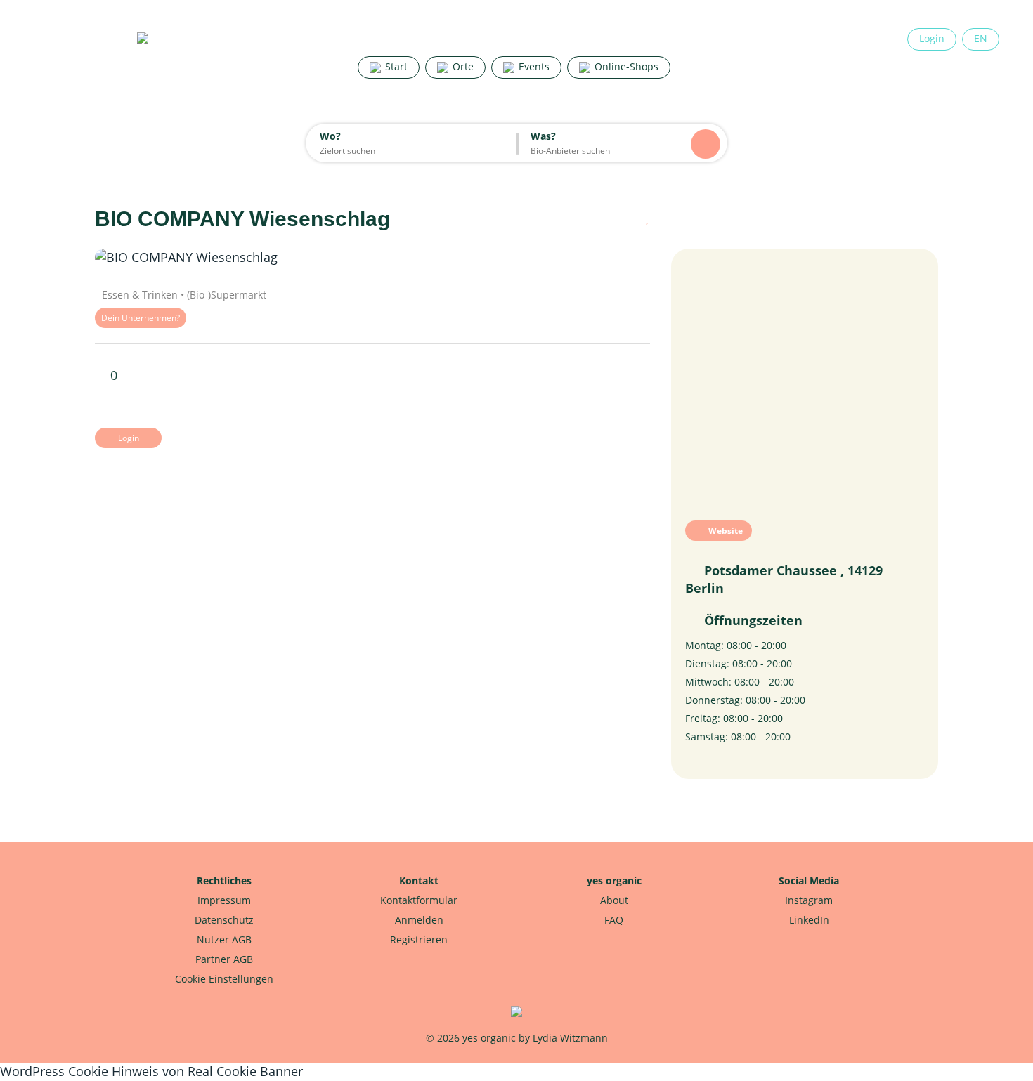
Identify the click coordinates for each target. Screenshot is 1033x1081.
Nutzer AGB (224, 939)
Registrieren (419, 939)
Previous (137, 257)
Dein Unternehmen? (140, 318)
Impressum (224, 900)
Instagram (809, 900)
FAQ (613, 919)
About (614, 900)
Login (931, 38)
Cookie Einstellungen (224, 978)
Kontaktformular (418, 900)
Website (724, 531)
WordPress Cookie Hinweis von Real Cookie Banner (151, 1071)
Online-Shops (625, 66)
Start (395, 66)
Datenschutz (224, 919)
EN (980, 38)
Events (533, 66)
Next (607, 257)
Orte (462, 66)
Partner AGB (224, 959)
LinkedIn (809, 919)
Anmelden (419, 919)
